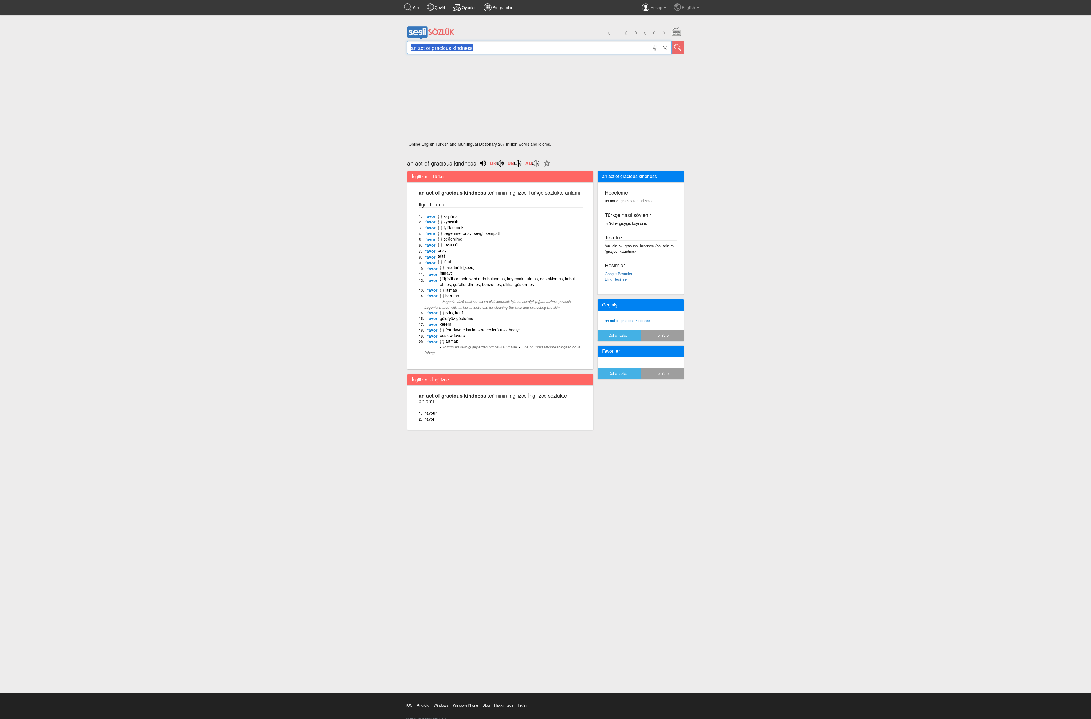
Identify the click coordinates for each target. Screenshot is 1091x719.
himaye (446, 273)
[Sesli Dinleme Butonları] (497, 165)
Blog (486, 705)
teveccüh (452, 244)
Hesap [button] (657, 7)
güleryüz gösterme (456, 318)
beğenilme (453, 239)
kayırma (451, 216)
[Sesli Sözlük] (430, 38)
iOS (409, 705)
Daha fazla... (619, 335)
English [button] (689, 7)
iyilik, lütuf (454, 312)
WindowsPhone (465, 705)
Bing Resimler (616, 279)
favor (430, 216)
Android (423, 705)
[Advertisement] (545, 99)
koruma (452, 295)
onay (442, 250)
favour (431, 413)
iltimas (451, 290)
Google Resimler (618, 273)
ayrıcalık (451, 222)
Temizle (662, 335)
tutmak (452, 341)
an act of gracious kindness (627, 320)
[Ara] (678, 47)
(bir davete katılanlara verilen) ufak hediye (483, 330)
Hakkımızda (503, 705)
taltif (441, 256)
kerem (445, 324)
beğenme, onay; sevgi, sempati (472, 233)
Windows (441, 705)
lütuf (447, 261)
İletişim (524, 705)
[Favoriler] (545, 166)
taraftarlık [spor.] (459, 267)
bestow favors (452, 335)
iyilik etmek (453, 227)
